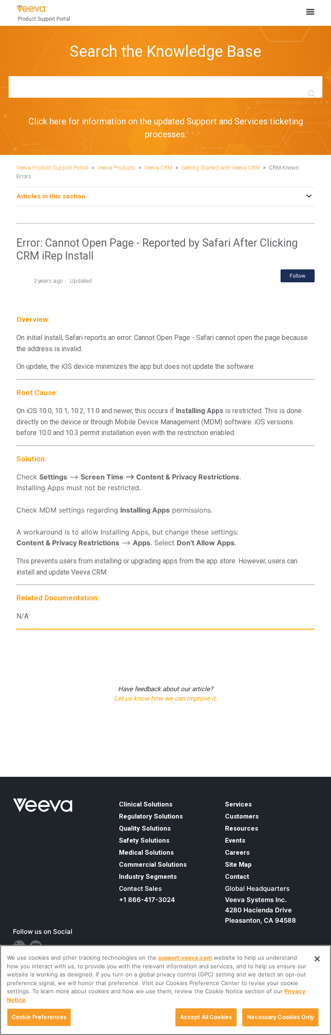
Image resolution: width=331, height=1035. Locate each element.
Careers (237, 852)
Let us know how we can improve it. (165, 698)
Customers (242, 816)
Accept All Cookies (206, 1016)
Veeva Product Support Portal (52, 167)
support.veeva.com (185, 957)
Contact (237, 877)
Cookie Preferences (39, 1016)
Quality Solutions (145, 828)
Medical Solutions (146, 852)
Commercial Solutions (153, 864)
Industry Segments (148, 877)
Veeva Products (116, 167)
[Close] (317, 958)
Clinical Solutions (145, 804)
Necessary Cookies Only (280, 1016)
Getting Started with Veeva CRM (221, 167)
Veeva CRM (158, 167)
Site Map (238, 864)
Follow (298, 275)
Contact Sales (140, 889)
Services (238, 804)
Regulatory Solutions (151, 816)
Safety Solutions (144, 840)
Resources (241, 828)
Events (235, 840)
